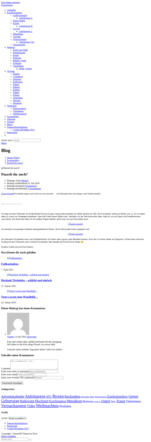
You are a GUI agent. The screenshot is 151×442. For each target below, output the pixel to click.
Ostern (105, 401)
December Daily (88, 397)
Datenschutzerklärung (17, 423)
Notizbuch (97, 401)
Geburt (133, 396)
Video (31, 406)
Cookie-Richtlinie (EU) (18, 428)
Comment (5, 368)
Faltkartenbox (10, 263)
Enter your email (9, 374)
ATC (49, 396)
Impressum (12, 426)
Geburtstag (10, 401)
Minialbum (74, 401)
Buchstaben (72, 396)
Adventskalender (12, 396)
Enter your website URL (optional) (17, 377)
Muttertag (87, 401)
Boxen (58, 396)
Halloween (27, 401)
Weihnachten (47, 405)
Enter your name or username (15, 371)
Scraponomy (7, 5)
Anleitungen (35, 396)
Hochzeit (42, 401)
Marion (25, 180)
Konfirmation (57, 401)
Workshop (65, 406)
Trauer (120, 401)
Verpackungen (13, 405)
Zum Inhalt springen (10, 2)
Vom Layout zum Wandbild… (19, 296)
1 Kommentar (34, 188)
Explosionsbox (117, 396)
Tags (113, 401)
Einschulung (101, 397)
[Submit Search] (30, 439)
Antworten (32, 336)
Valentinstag (133, 401)
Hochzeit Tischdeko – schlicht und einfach (26, 280)
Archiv (4, 418)
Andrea (10, 336)
